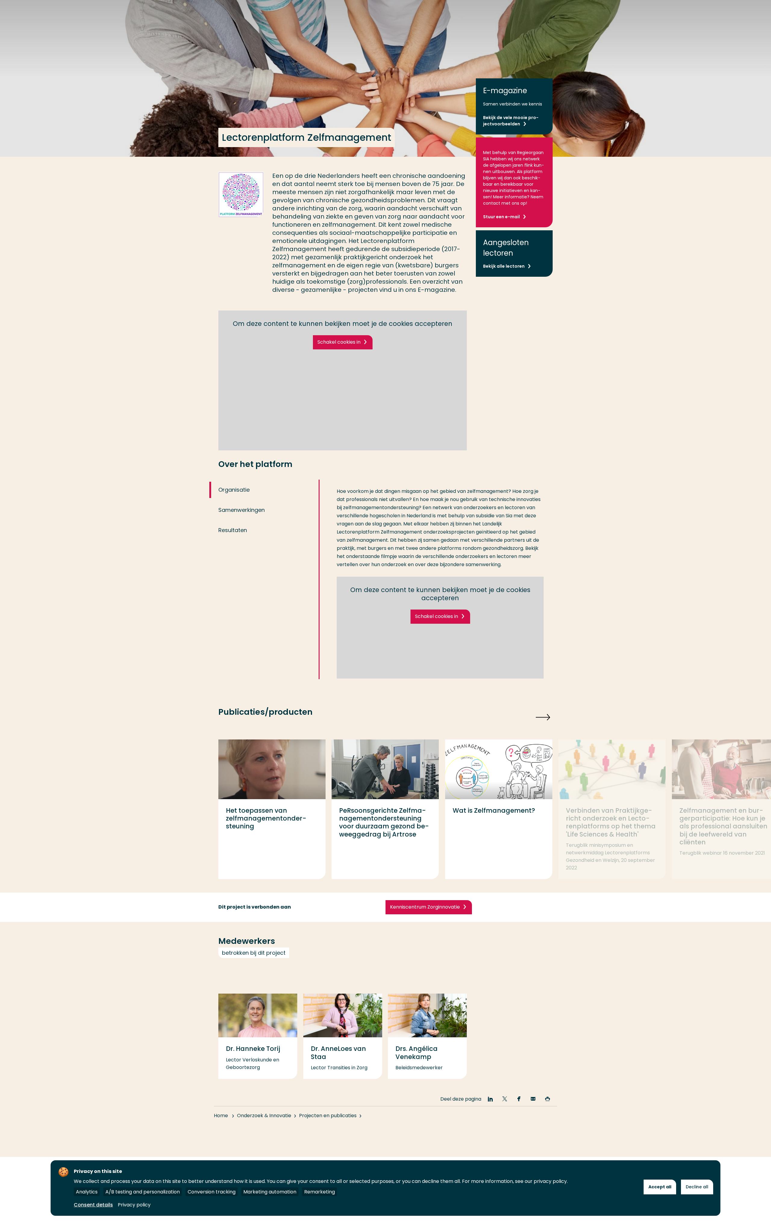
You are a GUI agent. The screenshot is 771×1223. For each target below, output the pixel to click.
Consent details (93, 1204)
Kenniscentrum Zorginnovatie (425, 906)
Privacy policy (134, 1204)
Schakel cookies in (339, 342)
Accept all (659, 1187)
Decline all (697, 1187)
